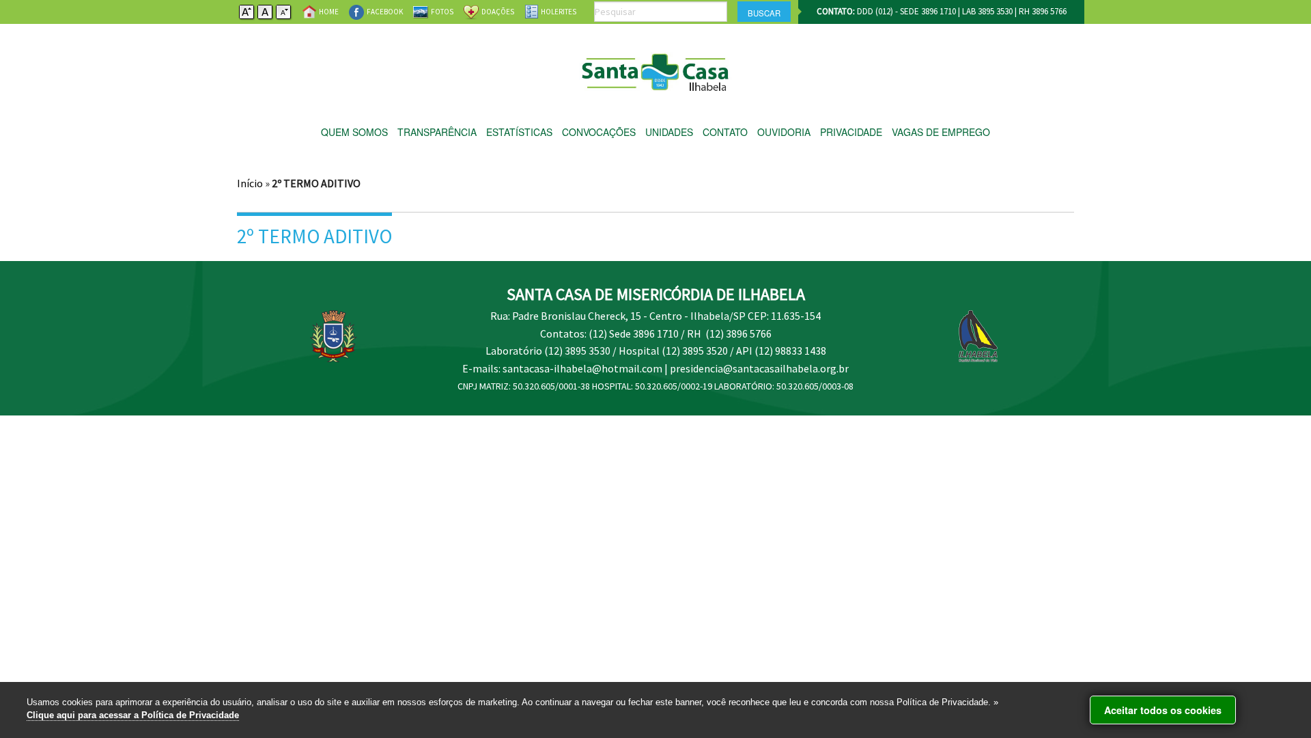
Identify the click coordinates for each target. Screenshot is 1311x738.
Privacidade (851, 132)
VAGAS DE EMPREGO (941, 132)
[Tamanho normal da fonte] (265, 10)
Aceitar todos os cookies (1163, 710)
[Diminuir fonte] (284, 10)
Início (250, 183)
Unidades (669, 132)
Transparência (437, 132)
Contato (725, 132)
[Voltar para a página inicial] (656, 68)
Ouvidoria (783, 132)
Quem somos (354, 132)
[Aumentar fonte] (247, 10)
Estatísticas (519, 132)
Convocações (599, 132)
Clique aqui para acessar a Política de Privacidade (133, 715)
